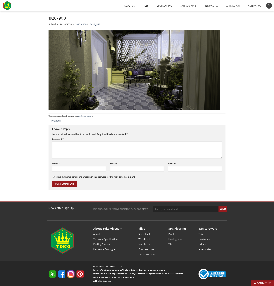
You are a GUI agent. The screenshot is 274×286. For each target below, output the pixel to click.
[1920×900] (134, 69)
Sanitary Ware (188, 5)
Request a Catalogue (104, 249)
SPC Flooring (164, 5)
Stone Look (144, 234)
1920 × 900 (80, 24)
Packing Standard (102, 244)
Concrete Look (146, 249)
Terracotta (211, 5)
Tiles (145, 5)
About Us (129, 5)
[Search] (269, 5)
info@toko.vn (129, 277)
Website (172, 163)
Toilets (202, 234)
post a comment (85, 116)
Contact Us (254, 5)
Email (113, 163)
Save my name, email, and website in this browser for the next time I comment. (96, 176)
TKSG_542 (95, 24)
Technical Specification (105, 239)
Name (56, 163)
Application (233, 5)
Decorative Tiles (147, 254)
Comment (58, 139)
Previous (55, 120)
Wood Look (144, 239)
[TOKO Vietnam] (10, 5)
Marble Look (145, 244)
